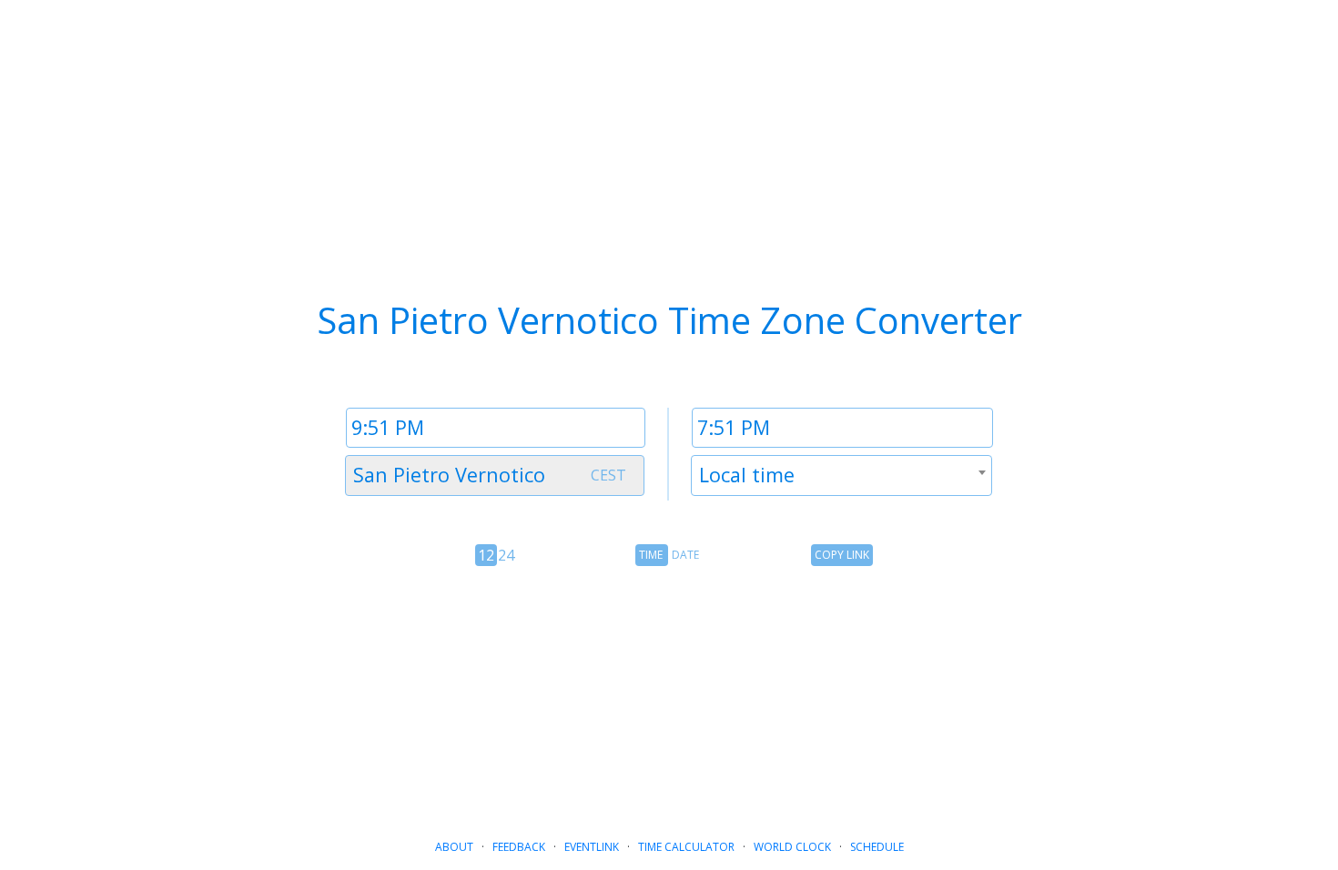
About (454, 847)
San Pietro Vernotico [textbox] (449, 474)
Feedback (518, 847)
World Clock (792, 847)
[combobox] (494, 475)
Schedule (877, 847)
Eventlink (591, 847)
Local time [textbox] (747, 474)
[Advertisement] (669, 695)
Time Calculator (686, 847)
